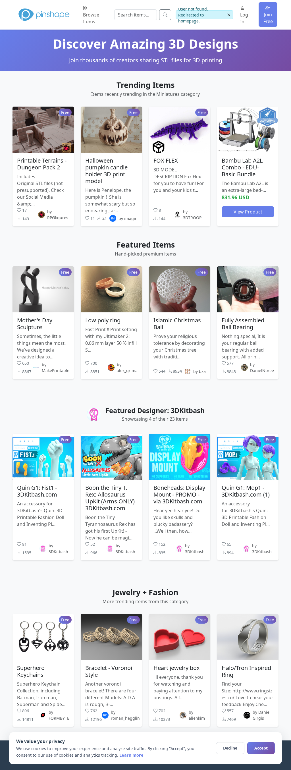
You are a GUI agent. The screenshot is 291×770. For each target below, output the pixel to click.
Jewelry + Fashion (145, 592)
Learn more (131, 755)
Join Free (268, 17)
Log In (244, 18)
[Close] (229, 15)
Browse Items (91, 18)
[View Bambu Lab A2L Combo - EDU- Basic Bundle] (247, 130)
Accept (261, 748)
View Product (248, 212)
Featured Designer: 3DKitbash (155, 410)
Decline (230, 748)
